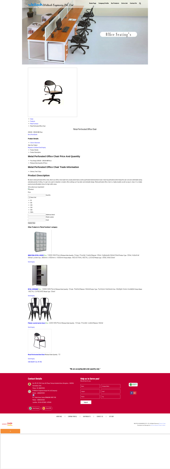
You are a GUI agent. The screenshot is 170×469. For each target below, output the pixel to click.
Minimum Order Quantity (36, 163)
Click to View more (35, 142)
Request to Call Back (33, 147)
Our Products (115, 3)
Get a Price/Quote (32, 134)
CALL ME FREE (38, 362)
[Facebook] (131, 394)
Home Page (92, 3)
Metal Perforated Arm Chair (36, 354)
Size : (51, 257)
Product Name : (79, 257)
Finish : (84, 255)
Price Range (33, 160)
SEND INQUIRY (31, 362)
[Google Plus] (134, 394)
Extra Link (124, 3)
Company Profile (104, 3)
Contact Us (133, 3)
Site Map (111, 416)
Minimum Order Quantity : (68, 255)
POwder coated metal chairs (36, 323)
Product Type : (101, 289)
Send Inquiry (42, 147)
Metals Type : (105, 257)
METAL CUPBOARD (33, 289)
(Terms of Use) (162, 423)
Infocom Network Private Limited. (158, 425)
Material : (105, 255)
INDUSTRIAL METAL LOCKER (36, 255)
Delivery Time (33, 171)
